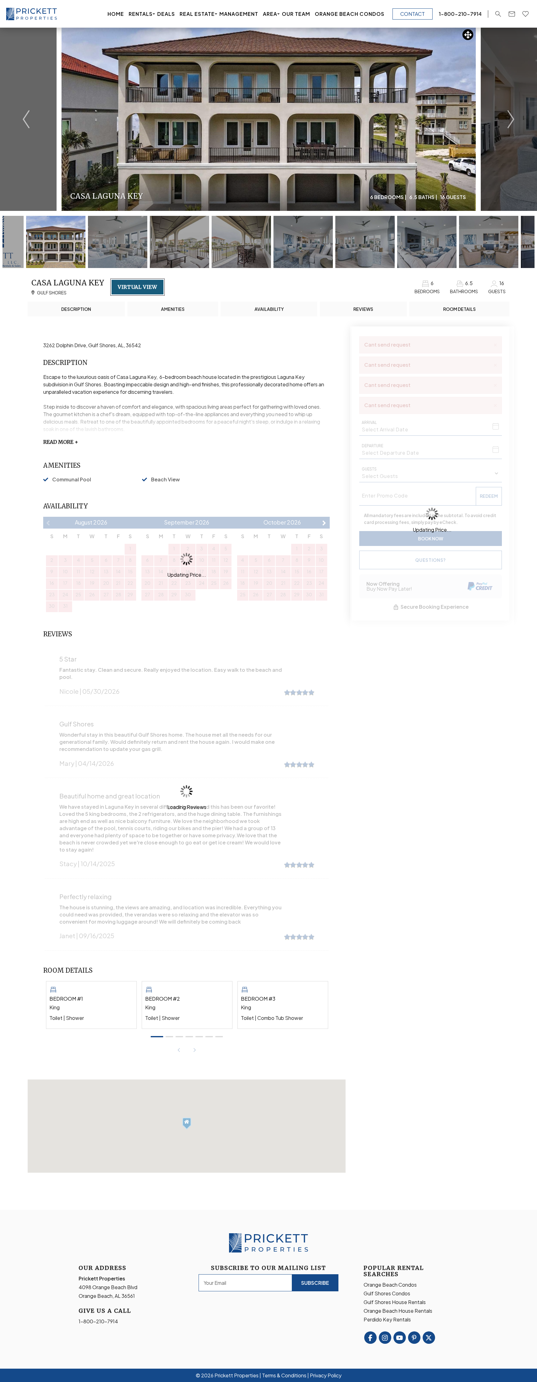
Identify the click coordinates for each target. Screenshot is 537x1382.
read (60, 442)
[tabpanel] (91, 1005)
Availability (269, 309)
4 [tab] (189, 1036)
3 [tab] (179, 1036)
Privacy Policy (326, 1375)
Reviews (363, 309)
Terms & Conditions (284, 1375)
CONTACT (412, 14)
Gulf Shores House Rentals (395, 1302)
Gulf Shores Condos (387, 1293)
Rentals (141, 14)
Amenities (173, 309)
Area (270, 14)
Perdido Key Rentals (387, 1319)
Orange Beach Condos (349, 14)
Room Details (459, 309)
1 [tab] (157, 1036)
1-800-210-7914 (98, 1321)
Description (76, 309)
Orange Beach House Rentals (398, 1310)
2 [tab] (169, 1036)
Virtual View (137, 287)
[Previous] (26, 119)
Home (116, 14)
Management (238, 14)
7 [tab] (219, 1036)
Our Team (296, 14)
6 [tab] (209, 1036)
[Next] (511, 119)
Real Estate (197, 14)
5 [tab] (199, 1036)
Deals (166, 14)
